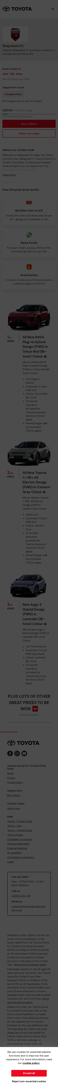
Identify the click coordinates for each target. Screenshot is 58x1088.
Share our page (29, 133)
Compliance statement (20, 857)
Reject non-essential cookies (29, 1081)
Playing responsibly (18, 843)
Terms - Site (14, 825)
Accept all (29, 1073)
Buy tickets (29, 124)
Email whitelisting (17, 848)
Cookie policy (15, 782)
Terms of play (15, 835)
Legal (10, 861)
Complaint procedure (20, 839)
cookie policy (31, 1063)
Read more (9, 175)
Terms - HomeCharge (19, 830)
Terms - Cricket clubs (19, 821)
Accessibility (14, 852)
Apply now (13, 808)
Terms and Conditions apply (29, 964)
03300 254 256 (21, 896)
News (10, 773)
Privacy (11, 778)
